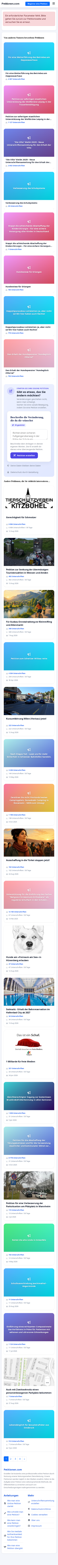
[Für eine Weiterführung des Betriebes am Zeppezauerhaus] (29, 62)
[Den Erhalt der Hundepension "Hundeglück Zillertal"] (29, 359)
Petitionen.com (10, 3)
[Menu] (53, 3)
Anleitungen (11, 1495)
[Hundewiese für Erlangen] (29, 274)
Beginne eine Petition (37, 4)
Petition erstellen (26, 455)
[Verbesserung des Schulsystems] (29, 190)
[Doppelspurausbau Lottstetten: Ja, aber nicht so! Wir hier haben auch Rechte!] (29, 316)
